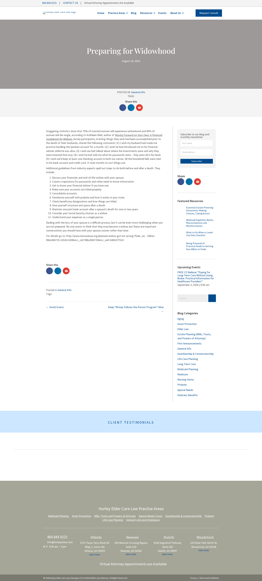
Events (162, 13)
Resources (146, 13)
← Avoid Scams (55, 307)
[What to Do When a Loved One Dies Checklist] (181, 235)
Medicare (182, 374)
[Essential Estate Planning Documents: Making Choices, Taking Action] (181, 211)
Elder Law (183, 329)
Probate (182, 384)
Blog (133, 13)
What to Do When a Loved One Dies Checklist (199, 234)
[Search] (212, 298)
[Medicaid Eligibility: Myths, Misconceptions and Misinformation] (181, 224)
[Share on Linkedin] (131, 107)
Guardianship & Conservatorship (195, 353)
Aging (180, 318)
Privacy (193, 578)
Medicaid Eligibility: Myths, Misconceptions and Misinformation (200, 222)
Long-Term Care (186, 364)
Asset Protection (187, 324)
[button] (127, 13)
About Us (175, 13)
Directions (94, 554)
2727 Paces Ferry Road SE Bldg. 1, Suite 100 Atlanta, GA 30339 (94, 546)
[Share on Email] (139, 107)
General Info (138, 92)
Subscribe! (196, 161)
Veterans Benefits (187, 395)
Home (100, 13)
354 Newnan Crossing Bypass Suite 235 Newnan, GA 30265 (131, 546)
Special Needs (185, 390)
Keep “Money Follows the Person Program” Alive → (136, 309)
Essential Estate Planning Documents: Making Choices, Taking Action (199, 210)
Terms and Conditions (209, 578)
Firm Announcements (189, 343)
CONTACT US (70, 3)
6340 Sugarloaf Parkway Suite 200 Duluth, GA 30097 (167, 546)
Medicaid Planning (187, 369)
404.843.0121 (49, 3)
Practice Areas (116, 13)
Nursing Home (185, 379)
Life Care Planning (187, 359)
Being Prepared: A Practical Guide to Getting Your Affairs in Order (199, 246)
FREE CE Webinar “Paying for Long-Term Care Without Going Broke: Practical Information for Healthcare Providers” (195, 277)
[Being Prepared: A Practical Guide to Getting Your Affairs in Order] (181, 246)
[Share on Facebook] (122, 107)
